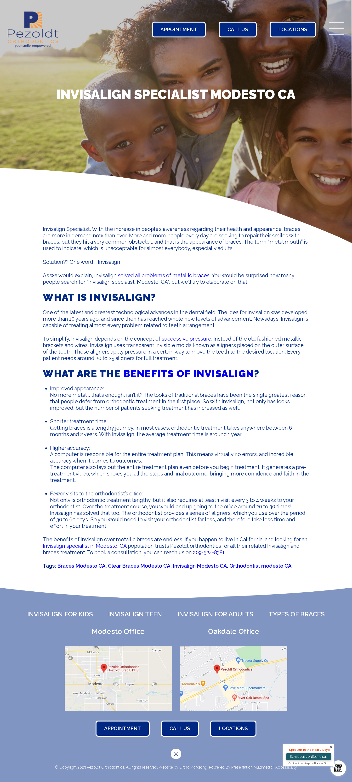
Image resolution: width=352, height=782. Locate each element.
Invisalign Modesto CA (200, 566)
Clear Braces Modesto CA (139, 566)
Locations (292, 29)
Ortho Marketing (193, 767)
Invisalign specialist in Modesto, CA (85, 546)
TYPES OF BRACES (297, 614)
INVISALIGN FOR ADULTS (215, 614)
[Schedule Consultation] (338, 768)
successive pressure (186, 339)
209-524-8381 (209, 552)
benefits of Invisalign (188, 373)
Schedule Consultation (308, 756)
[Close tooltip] (330, 747)
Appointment (178, 29)
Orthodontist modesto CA (260, 566)
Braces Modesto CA (81, 566)
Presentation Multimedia (252, 767)
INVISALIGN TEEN (135, 614)
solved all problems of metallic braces (164, 275)
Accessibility (285, 767)
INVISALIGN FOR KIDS (60, 614)
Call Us (237, 29)
